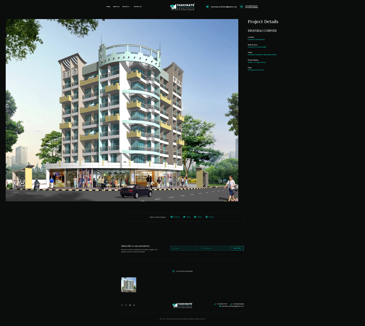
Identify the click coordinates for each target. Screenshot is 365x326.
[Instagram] (126, 305)
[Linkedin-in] (134, 305)
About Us (116, 6)
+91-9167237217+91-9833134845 (251, 6)
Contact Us (138, 6)
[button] (175, 217)
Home (108, 6)
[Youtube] (130, 305)
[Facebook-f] (122, 305)
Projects (125, 6)
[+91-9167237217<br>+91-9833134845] (241, 7)
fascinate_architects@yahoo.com (224, 7)
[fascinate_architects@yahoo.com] (207, 7)
